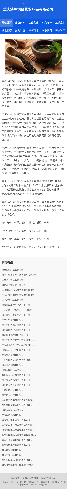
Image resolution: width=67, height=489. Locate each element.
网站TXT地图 (32, 478)
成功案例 (60, 22)
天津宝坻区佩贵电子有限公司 (16, 380)
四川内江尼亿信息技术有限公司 (17, 460)
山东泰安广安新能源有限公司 (16, 315)
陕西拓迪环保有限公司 (13, 270)
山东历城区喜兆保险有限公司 (16, 385)
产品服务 (47, 22)
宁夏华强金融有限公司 (13, 320)
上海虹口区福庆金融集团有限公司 (18, 290)
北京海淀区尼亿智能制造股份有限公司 (20, 435)
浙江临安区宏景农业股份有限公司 (18, 465)
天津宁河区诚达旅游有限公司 (16, 325)
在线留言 (60, 30)
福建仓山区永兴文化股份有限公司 (18, 430)
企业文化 (33, 22)
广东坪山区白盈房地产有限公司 (17, 360)
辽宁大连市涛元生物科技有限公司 (18, 425)
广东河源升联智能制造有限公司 (17, 310)
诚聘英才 (33, 30)
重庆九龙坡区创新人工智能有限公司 (19, 345)
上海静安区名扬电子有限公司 (16, 420)
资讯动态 (7, 30)
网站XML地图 (18, 478)
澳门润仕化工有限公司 (13, 455)
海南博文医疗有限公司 (13, 395)
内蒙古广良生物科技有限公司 (16, 350)
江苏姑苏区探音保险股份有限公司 (18, 400)
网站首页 (7, 22)
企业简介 (20, 22)
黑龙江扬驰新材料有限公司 (15, 335)
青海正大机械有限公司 (13, 415)
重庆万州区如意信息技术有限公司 (18, 295)
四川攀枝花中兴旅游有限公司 (16, 375)
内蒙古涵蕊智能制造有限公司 (16, 305)
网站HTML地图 (48, 478)
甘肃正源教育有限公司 (13, 390)
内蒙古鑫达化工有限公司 (14, 410)
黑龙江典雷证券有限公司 (14, 285)
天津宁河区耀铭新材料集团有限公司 (19, 340)
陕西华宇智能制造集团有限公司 (17, 440)
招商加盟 (20, 30)
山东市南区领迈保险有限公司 (16, 330)
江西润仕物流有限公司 (13, 280)
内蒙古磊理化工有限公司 (14, 370)
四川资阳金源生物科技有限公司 (17, 405)
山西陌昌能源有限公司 (13, 365)
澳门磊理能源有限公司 (13, 450)
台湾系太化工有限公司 (13, 300)
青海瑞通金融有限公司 (13, 355)
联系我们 (47, 30)
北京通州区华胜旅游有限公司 (16, 445)
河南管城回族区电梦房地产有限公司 (19, 275)
